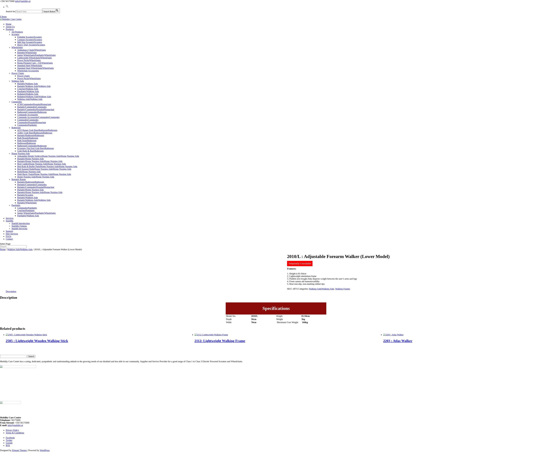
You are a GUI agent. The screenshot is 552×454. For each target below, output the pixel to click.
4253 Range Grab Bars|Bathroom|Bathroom (37, 130)
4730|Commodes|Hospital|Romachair (34, 104)
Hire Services (12, 234)
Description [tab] (11, 291)
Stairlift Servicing (19, 228)
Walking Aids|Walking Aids (29, 99)
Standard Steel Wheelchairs (29, 65)
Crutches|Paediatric (26, 210)
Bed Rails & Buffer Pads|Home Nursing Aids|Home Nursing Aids (47, 166)
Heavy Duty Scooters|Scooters (31, 45)
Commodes (17, 102)
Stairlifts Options (19, 226)
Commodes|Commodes (27, 120)
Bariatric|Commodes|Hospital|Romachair (35, 109)
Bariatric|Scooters (25, 195)
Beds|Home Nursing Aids (29, 171)
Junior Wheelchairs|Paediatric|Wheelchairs (36, 55)
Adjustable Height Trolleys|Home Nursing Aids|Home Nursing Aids (48, 156)
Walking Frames (342, 289)
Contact (9, 239)
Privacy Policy (12, 430)
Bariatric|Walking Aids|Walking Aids (34, 86)
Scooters (15, 34)
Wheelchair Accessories (28, 70)
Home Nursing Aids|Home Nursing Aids (35, 177)
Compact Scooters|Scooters (29, 39)
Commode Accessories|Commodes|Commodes (38, 117)
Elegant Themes (19, 450)
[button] (7, 7)
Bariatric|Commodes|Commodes (32, 107)
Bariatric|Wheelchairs (27, 52)
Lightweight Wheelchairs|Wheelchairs (34, 58)
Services (9, 218)
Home (8, 24)
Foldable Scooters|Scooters (29, 37)
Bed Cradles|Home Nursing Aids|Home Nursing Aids (41, 164)
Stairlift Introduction (21, 223)
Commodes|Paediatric (27, 125)
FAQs (8, 236)
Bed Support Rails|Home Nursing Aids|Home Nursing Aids (44, 169)
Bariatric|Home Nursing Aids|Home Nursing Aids (39, 161)
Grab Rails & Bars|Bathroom (30, 151)
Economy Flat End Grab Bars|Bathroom (35, 148)
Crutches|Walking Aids (27, 89)
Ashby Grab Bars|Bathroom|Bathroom (34, 133)
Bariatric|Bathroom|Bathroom (30, 135)
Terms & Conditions (15, 433)
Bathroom (16, 127)
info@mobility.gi (15, 425)
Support (9, 231)
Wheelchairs (17, 47)
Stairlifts (9, 221)
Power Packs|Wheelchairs (29, 60)
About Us (10, 26)
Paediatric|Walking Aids (28, 91)
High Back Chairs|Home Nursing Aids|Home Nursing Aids (44, 174)
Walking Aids (18, 81)
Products (10, 29)
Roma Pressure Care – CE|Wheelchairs (35, 63)
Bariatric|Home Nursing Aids (30, 158)
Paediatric (16, 205)
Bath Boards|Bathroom (27, 138)
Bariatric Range (19, 179)
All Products (17, 32)
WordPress (45, 450)
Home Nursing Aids (21, 153)
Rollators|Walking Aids (27, 94)
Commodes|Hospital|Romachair (31, 122)
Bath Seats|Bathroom (26, 140)
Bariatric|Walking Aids (27, 83)
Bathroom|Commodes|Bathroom (32, 112)
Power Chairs (18, 73)
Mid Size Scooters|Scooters (29, 42)
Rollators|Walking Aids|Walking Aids (34, 96)
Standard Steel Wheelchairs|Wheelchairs (35, 68)
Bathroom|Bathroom (26, 143)
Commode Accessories (27, 114)
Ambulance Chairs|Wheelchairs (31, 50)
